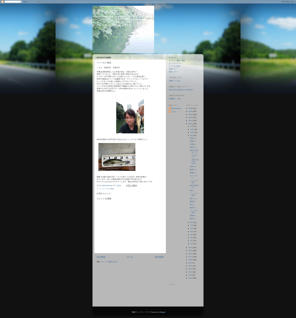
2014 (190, 266)
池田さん (193, 207)
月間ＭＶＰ (173, 69)
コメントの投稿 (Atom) (109, 262)
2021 (190, 124)
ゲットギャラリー (175, 63)
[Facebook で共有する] (134, 185)
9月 (191, 135)
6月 (191, 228)
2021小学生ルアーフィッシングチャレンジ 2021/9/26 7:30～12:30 (195, 156)
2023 (190, 117)
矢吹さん (193, 166)
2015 (190, 263)
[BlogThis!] (129, 185)
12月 (192, 126)
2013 (190, 269)
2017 (190, 257)
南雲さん (193, 169)
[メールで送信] (127, 185)
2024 (190, 114)
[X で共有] (131, 185)
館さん (192, 190)
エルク (173, 112)
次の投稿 (101, 257)
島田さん (193, 147)
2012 (190, 272)
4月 (191, 234)
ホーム (130, 257)
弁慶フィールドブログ (113, 11)
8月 (191, 222)
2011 (190, 275)
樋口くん (193, 198)
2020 (190, 247)
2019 (190, 250)
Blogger (162, 312)
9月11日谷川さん (194, 186)
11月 (192, 129)
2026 (190, 108)
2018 (190, 254)
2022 (190, 120)
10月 (192, 132)
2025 (190, 111)
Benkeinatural (176, 108)
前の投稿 (159, 257)
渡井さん (193, 218)
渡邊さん (193, 201)
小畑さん (193, 144)
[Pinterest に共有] (136, 185)
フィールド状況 (108, 189)
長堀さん (193, 138)
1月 (191, 244)
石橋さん (193, 141)
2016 (190, 260)
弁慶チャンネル (174, 81)
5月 (191, 231)
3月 (191, 237)
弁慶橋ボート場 (174, 99)
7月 (191, 225)
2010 (190, 278)
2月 (191, 241)
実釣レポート (174, 72)
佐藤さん (193, 172)
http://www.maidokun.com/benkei (181, 90)
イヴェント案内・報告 (177, 61)
